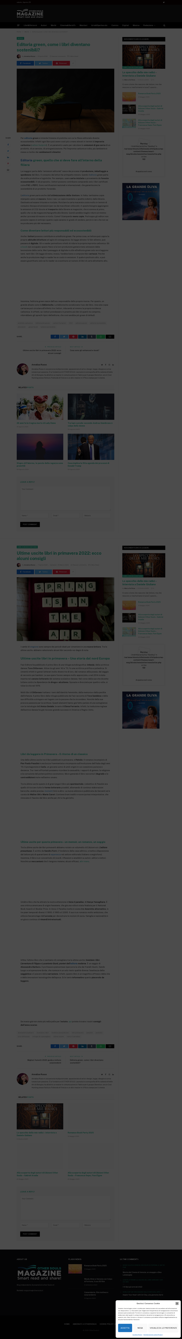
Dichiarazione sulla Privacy (153, 1335)
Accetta (125, 1328)
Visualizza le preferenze (163, 1328)
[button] (177, 1303)
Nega (140, 1328)
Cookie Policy (137, 1335)
